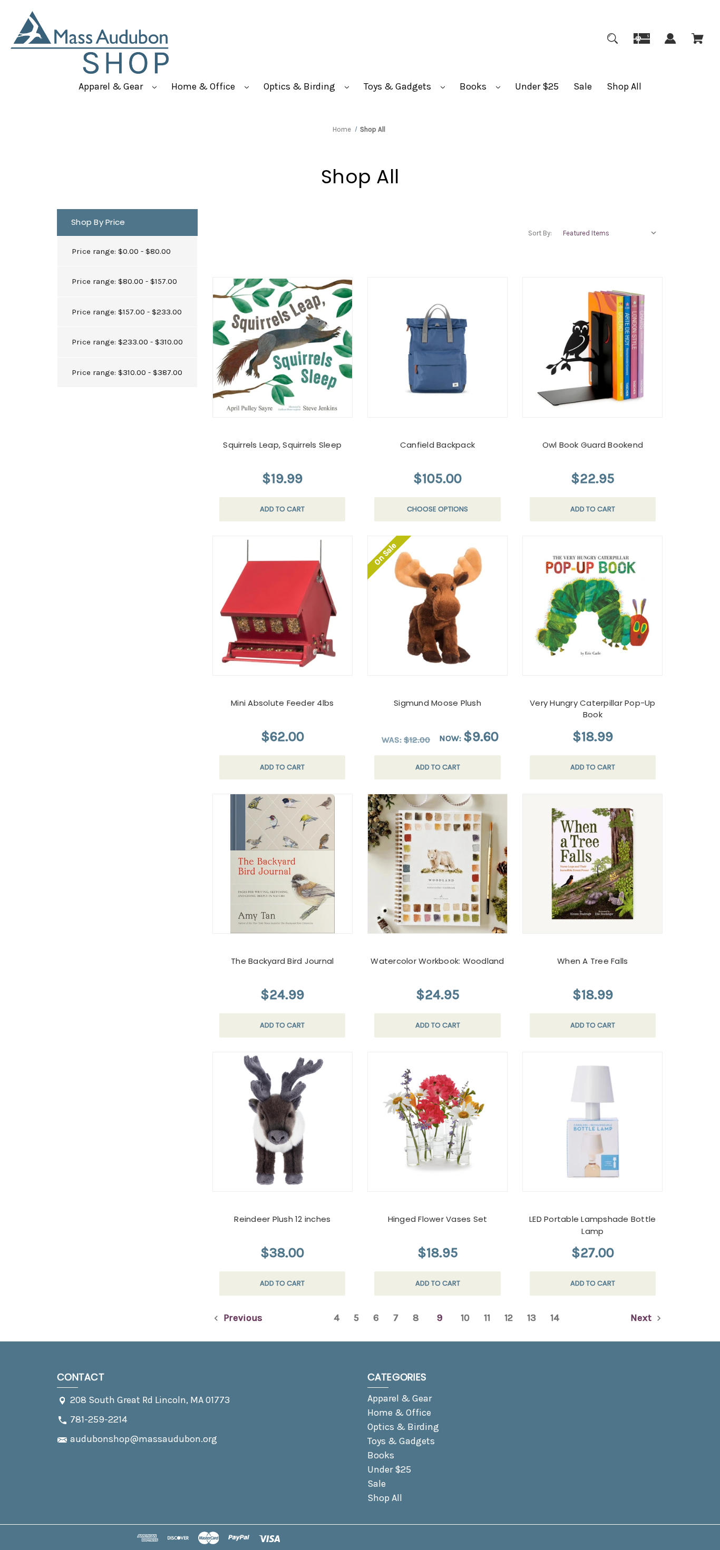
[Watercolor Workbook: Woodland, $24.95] (437, 864)
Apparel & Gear (112, 86)
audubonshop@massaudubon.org (143, 1439)
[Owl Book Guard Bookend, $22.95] (592, 347)
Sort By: (540, 233)
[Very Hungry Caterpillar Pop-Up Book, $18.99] (592, 606)
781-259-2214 (98, 1419)
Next (642, 1318)
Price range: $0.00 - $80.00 (121, 251)
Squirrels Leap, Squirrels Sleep (282, 444)
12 (508, 1318)
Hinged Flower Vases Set (438, 1219)
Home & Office (204, 86)
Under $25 (537, 86)
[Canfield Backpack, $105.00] (437, 347)
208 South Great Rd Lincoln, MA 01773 (150, 1400)
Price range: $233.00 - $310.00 (127, 342)
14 (554, 1318)
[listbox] (610, 233)
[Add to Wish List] (294, 407)
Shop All (624, 86)
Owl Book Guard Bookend (593, 444)
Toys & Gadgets (398, 86)
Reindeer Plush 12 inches (282, 1219)
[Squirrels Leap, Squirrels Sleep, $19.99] (282, 347)
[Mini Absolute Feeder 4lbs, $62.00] (282, 606)
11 (487, 1318)
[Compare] (268, 407)
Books (474, 86)
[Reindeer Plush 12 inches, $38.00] (282, 1122)
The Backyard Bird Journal (282, 960)
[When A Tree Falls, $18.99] (592, 864)
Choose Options (437, 509)
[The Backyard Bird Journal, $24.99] (282, 864)
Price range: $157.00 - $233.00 (127, 312)
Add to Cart (282, 509)
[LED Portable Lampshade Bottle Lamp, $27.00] (592, 1122)
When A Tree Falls (592, 960)
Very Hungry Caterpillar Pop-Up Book (593, 708)
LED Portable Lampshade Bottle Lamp (592, 1225)
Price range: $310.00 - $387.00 (127, 372)
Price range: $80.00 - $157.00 (124, 281)
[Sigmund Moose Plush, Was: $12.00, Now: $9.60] (437, 606)
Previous (241, 1318)
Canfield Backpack (437, 444)
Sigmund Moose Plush (437, 702)
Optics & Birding (300, 86)
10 (465, 1318)
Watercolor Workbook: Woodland (437, 960)
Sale (582, 86)
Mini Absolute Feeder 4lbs (282, 702)
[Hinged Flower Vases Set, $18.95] (437, 1122)
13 (531, 1318)
